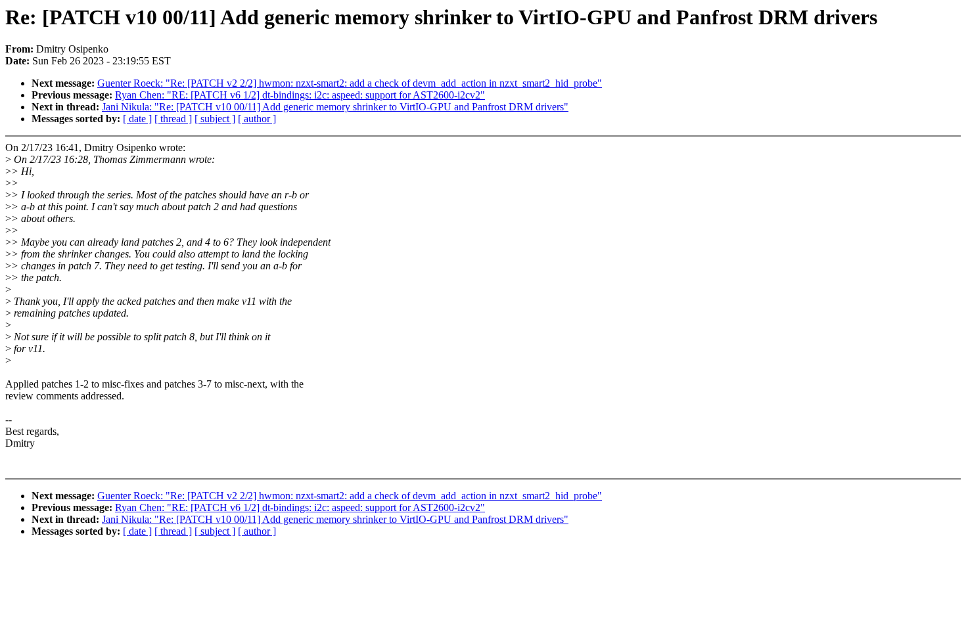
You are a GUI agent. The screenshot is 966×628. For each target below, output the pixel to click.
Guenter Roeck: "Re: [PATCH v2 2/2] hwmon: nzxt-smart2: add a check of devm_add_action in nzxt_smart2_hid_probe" (349, 83)
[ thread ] (173, 118)
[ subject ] (215, 118)
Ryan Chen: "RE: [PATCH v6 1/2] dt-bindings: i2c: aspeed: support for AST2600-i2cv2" (300, 95)
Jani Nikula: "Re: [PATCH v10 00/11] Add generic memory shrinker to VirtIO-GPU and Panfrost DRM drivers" (335, 106)
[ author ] (257, 118)
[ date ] (137, 118)
